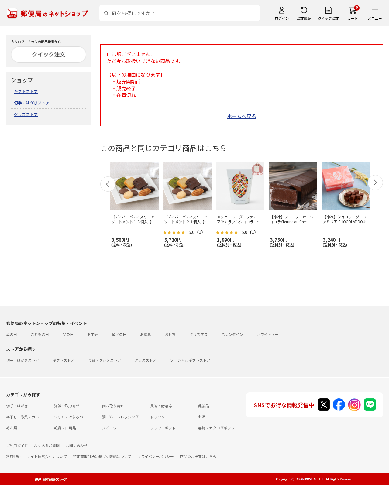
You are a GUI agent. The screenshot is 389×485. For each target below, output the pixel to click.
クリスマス (198, 334)
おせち (170, 334)
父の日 (68, 334)
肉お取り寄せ (113, 405)
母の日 (11, 334)
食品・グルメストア (104, 360)
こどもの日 (40, 334)
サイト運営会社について (47, 456)
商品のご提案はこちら (198, 456)
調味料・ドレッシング (120, 416)
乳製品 (203, 405)
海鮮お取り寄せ (67, 405)
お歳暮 (145, 334)
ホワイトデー (268, 334)
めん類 (11, 427)
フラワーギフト (163, 427)
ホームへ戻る (241, 116)
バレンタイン (232, 334)
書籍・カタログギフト (216, 427)
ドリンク (157, 416)
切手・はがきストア (32, 103)
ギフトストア (26, 91)
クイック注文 (328, 18)
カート (352, 18)
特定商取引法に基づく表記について (102, 456)
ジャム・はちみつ (68, 416)
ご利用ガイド (17, 445)
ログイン (282, 18)
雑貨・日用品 (65, 427)
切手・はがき (17, 405)
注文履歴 (304, 18)
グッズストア (26, 114)
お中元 (92, 334)
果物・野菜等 (161, 405)
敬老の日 (119, 334)
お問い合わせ (77, 445)
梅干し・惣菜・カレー (24, 416)
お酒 (201, 416)
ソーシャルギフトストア (190, 360)
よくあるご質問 (47, 445)
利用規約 (13, 456)
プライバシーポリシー (155, 456)
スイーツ (109, 427)
